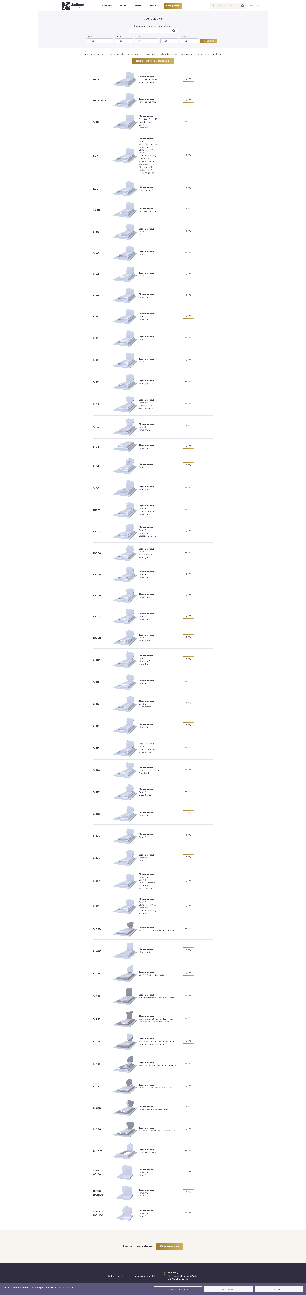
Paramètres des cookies (178, 1289)
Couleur (119, 36)
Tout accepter (279, 1289)
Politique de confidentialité (142, 1276)
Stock (123, 6)
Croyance (184, 36)
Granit (138, 36)
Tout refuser (228, 1289)
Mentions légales (115, 1276)
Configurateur (173, 6)
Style (162, 36)
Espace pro (254, 6)
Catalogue (107, 6)
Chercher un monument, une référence (153, 26)
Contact (152, 6)
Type (89, 36)
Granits (137, 6)
